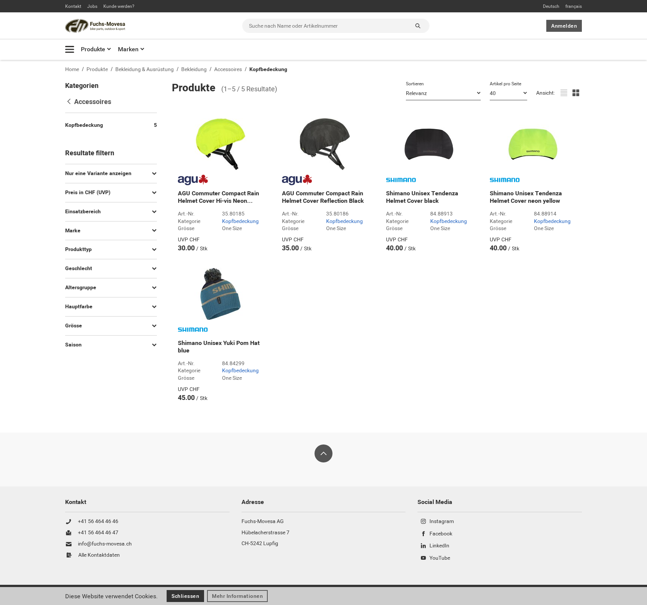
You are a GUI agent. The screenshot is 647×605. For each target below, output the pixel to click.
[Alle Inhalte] (70, 49)
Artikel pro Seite (505, 84)
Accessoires (228, 69)
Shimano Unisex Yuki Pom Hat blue (218, 346)
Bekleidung (194, 69)
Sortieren (415, 84)
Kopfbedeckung (268, 69)
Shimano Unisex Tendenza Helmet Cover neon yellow (526, 197)
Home (72, 69)
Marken (128, 49)
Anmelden (564, 26)
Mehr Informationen (237, 596)
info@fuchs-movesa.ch (105, 544)
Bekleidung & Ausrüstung (144, 69)
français (573, 6)
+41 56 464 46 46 (98, 521)
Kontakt (73, 6)
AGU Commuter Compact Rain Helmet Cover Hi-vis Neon (218, 197)
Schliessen (185, 596)
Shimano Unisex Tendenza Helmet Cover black (422, 197)
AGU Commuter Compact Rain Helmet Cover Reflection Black (323, 197)
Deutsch (551, 6)
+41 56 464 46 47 (98, 532)
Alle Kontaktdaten (99, 555)
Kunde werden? (118, 6)
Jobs (92, 6)
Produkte (93, 49)
